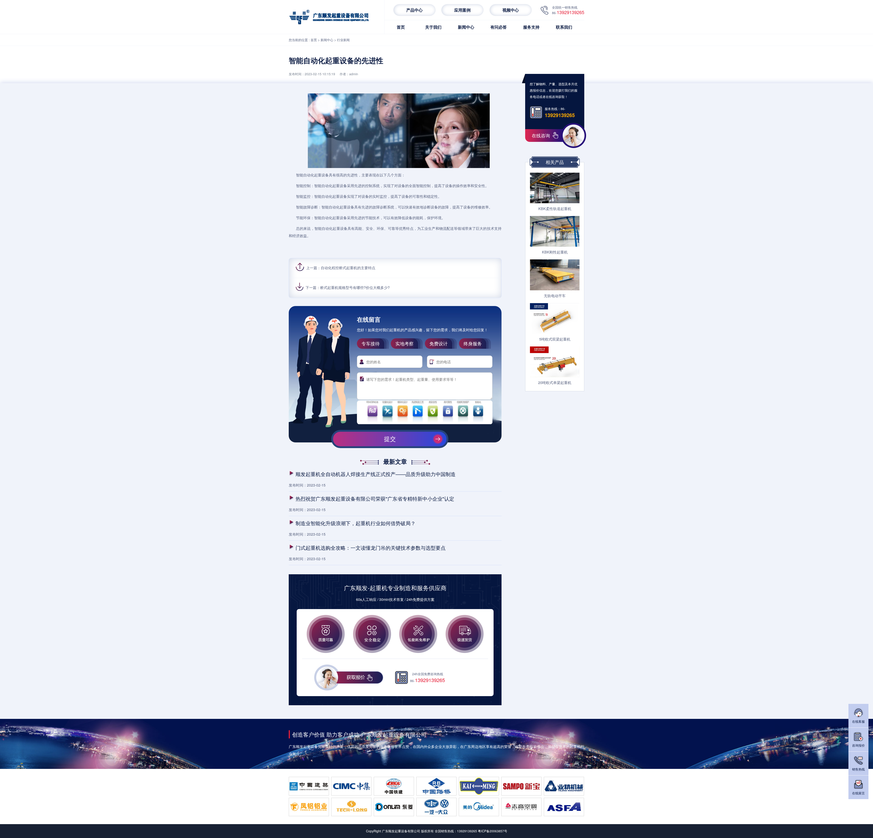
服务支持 (531, 27)
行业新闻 (343, 40)
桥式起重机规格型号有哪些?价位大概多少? (355, 287)
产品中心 (414, 10)
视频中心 (510, 10)
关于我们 (433, 27)
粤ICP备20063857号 (492, 831)
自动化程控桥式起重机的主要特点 (348, 267)
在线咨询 (541, 135)
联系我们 (564, 27)
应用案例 (462, 10)
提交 (390, 439)
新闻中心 (466, 27)
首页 (401, 27)
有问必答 (498, 27)
